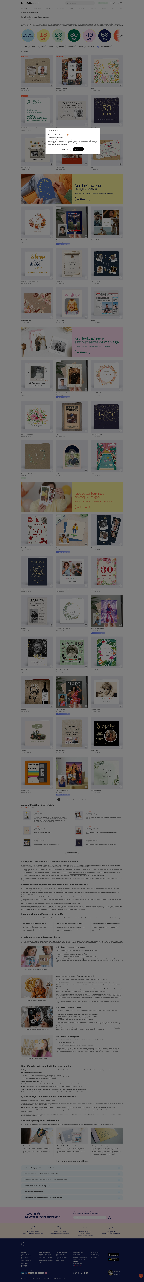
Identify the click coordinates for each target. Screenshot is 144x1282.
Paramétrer (65, 149)
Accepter (78, 149)
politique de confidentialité (59, 144)
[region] (73, 141)
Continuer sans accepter (56, 137)
